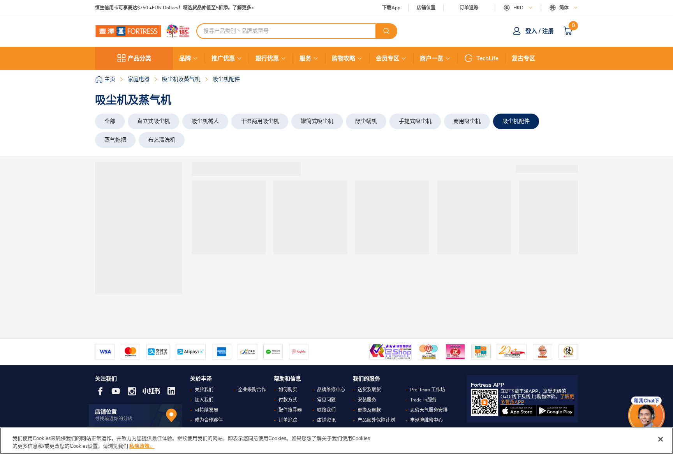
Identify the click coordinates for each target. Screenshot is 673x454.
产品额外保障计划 (376, 420)
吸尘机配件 (516, 121)
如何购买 (287, 390)
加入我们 (204, 400)
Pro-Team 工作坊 (427, 390)
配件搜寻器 (290, 410)
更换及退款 (369, 410)
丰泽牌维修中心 (426, 420)
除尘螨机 (366, 121)
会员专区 (387, 58)
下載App (391, 8)
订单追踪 (469, 8)
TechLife (487, 58)
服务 (305, 58)
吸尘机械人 (205, 121)
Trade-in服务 (423, 400)
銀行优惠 (267, 58)
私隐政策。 (142, 445)
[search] (386, 31)
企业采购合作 (252, 390)
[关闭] (660, 439)
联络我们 (326, 410)
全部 (109, 121)
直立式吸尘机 (153, 121)
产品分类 (139, 58)
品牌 (185, 58)
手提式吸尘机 (415, 121)
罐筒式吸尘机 (317, 121)
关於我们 (204, 390)
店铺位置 (426, 8)
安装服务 (367, 400)
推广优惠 (223, 58)
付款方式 (287, 400)
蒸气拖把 (115, 140)
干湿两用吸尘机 (260, 121)
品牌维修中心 (331, 390)
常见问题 (326, 400)
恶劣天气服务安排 (428, 410)
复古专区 (523, 58)
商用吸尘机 (467, 121)
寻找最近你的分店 (113, 418)
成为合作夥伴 (209, 420)
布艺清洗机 (161, 140)
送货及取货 (369, 390)
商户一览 (431, 58)
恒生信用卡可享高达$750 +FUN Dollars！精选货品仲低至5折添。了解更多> (174, 8)
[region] (336, 440)
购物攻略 (343, 58)
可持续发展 (206, 410)
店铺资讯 (326, 420)
